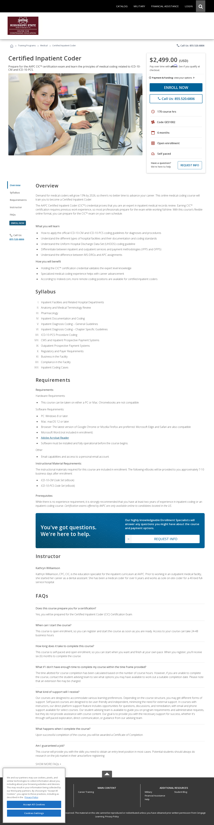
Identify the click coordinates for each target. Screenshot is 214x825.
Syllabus (15, 192)
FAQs (13, 214)
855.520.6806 (16, 239)
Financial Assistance (155, 795)
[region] (34, 795)
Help (147, 799)
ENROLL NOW (176, 87)
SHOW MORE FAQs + (48, 764)
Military (148, 791)
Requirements (18, 199)
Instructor (16, 207)
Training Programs (27, 45)
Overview (15, 185)
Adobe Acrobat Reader (55, 438)
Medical (44, 45)
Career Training (86, 791)
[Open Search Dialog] (200, 6)
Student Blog (180, 791)
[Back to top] (107, 787)
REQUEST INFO (190, 165)
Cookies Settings (34, 812)
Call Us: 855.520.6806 (190, 45)
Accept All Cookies (34, 804)
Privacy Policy (112, 816)
